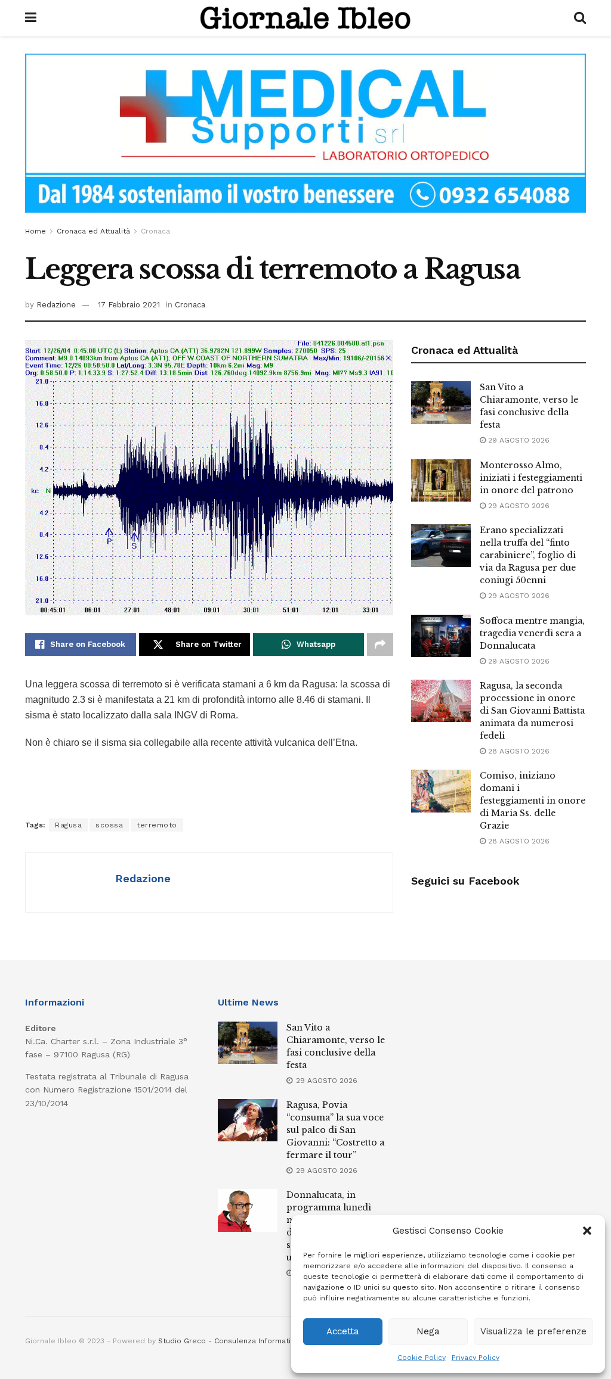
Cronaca (155, 231)
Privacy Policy (475, 1357)
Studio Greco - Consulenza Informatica (228, 1341)
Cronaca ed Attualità (93, 231)
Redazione (56, 304)
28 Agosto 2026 (518, 751)
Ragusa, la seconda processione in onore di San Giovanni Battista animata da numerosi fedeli (532, 710)
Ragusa (68, 825)
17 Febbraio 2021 (129, 304)
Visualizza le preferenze (533, 1331)
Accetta (342, 1331)
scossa (109, 825)
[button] (587, 1231)
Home (35, 231)
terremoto (157, 825)
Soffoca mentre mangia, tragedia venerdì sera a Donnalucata (532, 633)
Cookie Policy (421, 1357)
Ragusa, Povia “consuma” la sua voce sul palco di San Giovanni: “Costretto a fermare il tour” (335, 1130)
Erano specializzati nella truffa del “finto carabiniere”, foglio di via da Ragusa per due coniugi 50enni (528, 555)
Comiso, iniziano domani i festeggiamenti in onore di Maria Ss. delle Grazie (532, 800)
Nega (428, 1331)
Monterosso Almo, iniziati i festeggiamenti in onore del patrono (531, 478)
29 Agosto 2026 (518, 440)
